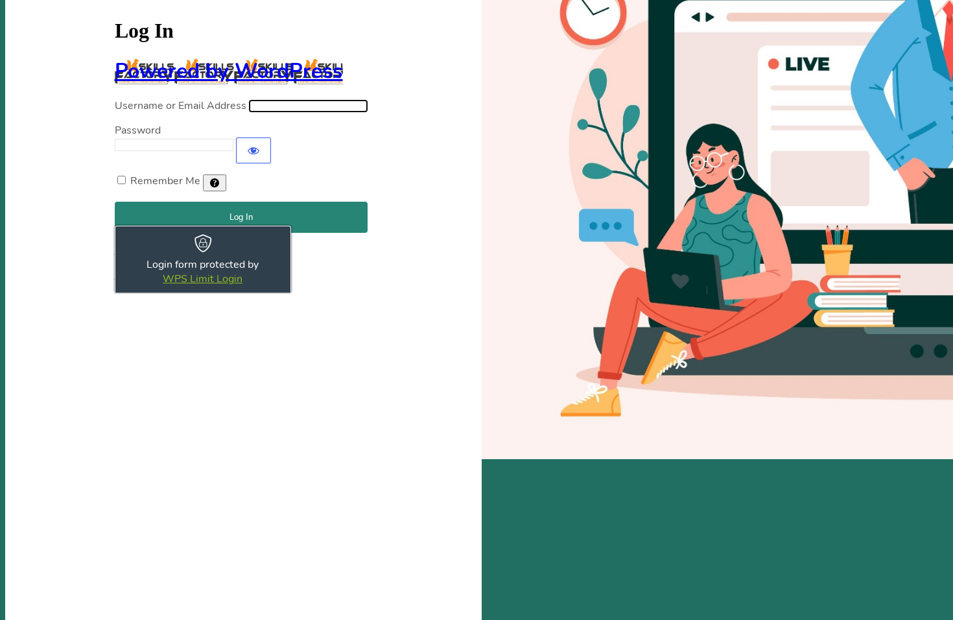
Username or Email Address (180, 106)
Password (138, 130)
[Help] (214, 182)
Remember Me (165, 181)
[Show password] (253, 150)
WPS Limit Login (202, 279)
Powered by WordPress (229, 71)
